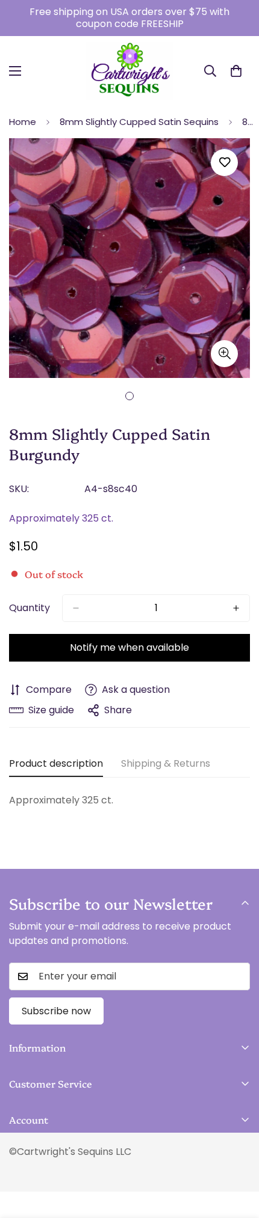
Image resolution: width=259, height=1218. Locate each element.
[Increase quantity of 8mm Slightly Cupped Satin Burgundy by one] (236, 608)
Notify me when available (129, 647)
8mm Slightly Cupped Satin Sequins (139, 121)
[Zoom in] (224, 353)
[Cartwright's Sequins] (129, 71)
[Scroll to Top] (237, 1154)
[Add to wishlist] (224, 162)
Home (22, 121)
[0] (236, 71)
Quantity (29, 608)
